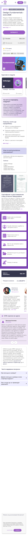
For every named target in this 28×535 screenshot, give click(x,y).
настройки (10, 530)
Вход (20, 2)
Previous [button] (12, 343)
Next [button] (15, 343)
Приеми (17, 530)
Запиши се (14, 32)
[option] (13, 86)
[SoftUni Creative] (5, 2)
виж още (13, 309)
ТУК (21, 209)
